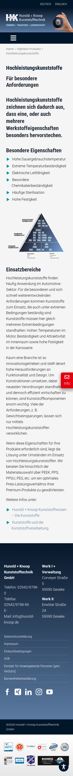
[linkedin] (28, 692)
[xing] (18, 692)
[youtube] (49, 692)
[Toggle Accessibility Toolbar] (63, 766)
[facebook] (7, 692)
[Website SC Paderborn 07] (53, 760)
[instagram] (39, 692)
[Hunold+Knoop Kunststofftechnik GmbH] (25, 16)
